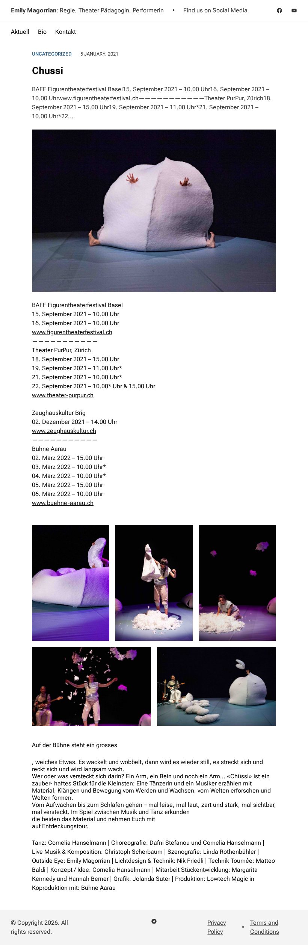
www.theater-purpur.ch (63, 395)
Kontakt (65, 31)
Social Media (230, 10)
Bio (42, 31)
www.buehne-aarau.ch (63, 502)
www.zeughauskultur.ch (64, 430)
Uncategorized (52, 54)
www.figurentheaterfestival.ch (72, 332)
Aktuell (20, 31)
